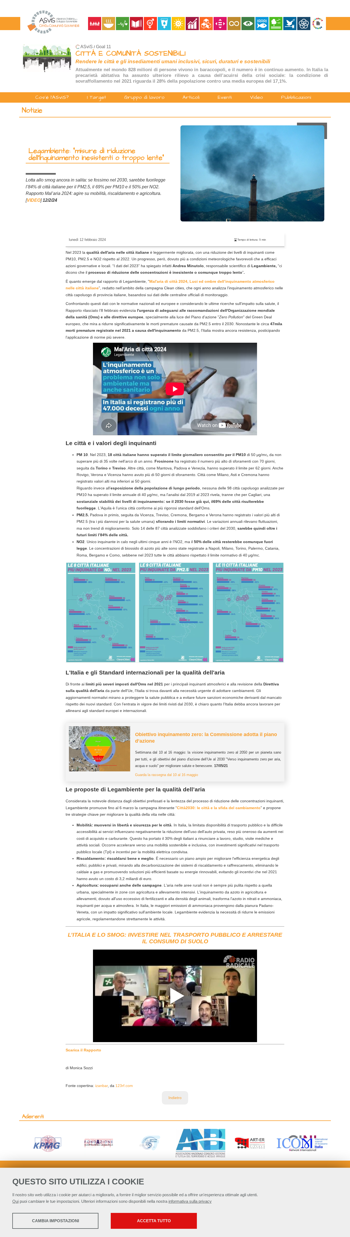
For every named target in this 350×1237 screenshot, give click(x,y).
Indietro (175, 1097)
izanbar (101, 1085)
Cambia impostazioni (55, 1220)
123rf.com (124, 1085)
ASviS (86, 46)
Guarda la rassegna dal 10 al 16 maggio (166, 775)
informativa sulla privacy (190, 1201)
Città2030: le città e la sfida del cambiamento (219, 808)
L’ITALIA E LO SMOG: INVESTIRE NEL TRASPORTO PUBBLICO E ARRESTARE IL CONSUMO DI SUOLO (175, 938)
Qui (15, 1201)
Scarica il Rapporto (83, 1050)
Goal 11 (103, 46)
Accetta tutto (154, 1220)
